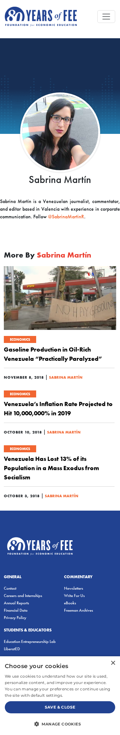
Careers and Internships (23, 595)
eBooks (70, 602)
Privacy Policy (15, 617)
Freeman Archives (78, 610)
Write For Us (74, 595)
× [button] (112, 663)
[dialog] (60, 695)
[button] (60, 724)
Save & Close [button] (60, 707)
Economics (20, 339)
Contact (10, 588)
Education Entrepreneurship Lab (30, 641)
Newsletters (73, 588)
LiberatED (12, 648)
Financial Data (16, 610)
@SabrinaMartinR (66, 217)
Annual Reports (16, 602)
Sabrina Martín (66, 377)
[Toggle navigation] (106, 16)
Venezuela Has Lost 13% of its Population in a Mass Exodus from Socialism (51, 468)
